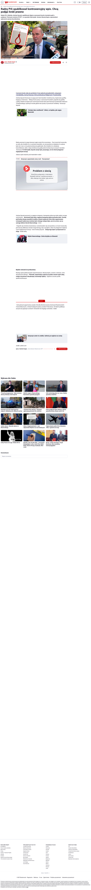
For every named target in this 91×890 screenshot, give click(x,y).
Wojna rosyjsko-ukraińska (5, 847)
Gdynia (47, 862)
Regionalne (50, 2)
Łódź (47, 852)
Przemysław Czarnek (27, 849)
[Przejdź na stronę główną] (2, 3)
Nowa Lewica (71, 855)
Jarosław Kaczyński (27, 846)
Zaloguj (84, 2)
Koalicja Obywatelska (72, 847)
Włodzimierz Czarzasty (27, 858)
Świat (27, 2)
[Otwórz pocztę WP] (75, 2)
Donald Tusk (25, 854)
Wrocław (47, 849)
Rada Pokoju (3, 849)
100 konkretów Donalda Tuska (6, 858)
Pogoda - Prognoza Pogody (6, 852)
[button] (79, 2)
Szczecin (47, 854)
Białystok (47, 860)
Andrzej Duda (25, 852)
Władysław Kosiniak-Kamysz (28, 860)
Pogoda (43, 2)
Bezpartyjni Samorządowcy (73, 858)
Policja (2, 851)
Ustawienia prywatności (68, 877)
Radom (47, 863)
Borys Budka (25, 857)
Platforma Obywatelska (72, 849)
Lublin (47, 868)
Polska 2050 (70, 857)
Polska (21, 2)
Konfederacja (71, 852)
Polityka (59, 2)
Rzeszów (47, 866)
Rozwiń (41, 300)
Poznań (47, 855)
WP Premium (36, 2)
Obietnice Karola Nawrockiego (6, 857)
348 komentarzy (56, 62)
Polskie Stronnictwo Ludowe (73, 851)
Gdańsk (47, 857)
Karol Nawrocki (26, 863)
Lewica (69, 854)
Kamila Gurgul (11, 62)
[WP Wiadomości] (12, 2)
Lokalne (47, 846)
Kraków (47, 851)
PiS (69, 846)
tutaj (27, 887)
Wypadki (2, 854)
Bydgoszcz (48, 858)
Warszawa (48, 847)
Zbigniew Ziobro (26, 851)
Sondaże (2, 855)
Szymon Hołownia (26, 855)
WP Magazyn (3, 846)
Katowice (47, 865)
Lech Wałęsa (25, 862)
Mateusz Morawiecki (27, 847)
